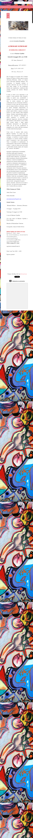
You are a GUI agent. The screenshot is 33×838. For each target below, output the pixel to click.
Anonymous (23, 274)
